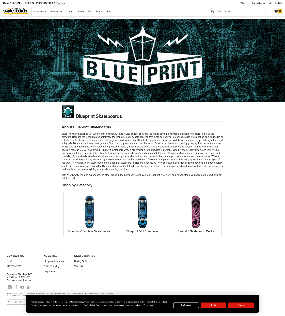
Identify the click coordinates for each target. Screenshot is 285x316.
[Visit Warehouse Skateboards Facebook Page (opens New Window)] (16, 287)
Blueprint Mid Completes (142, 231)
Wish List (244, 2)
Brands (99, 11)
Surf (90, 11)
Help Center (50, 271)
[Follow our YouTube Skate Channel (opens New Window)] (22, 287)
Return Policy (18, 293)
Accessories (56, 11)
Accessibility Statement (103, 293)
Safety (81, 11)
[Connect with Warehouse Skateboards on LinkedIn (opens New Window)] (28, 287)
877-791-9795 (12, 3)
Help (270, 2)
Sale (109, 11)
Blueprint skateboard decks (142, 146)
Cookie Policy (77, 293)
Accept (241, 305)
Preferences (186, 305)
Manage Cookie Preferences (20, 302)
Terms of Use (52, 293)
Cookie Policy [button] (89, 305)
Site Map (41, 293)
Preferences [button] (148, 305)
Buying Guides (258, 2)
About (9, 293)
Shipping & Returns (54, 261)
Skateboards (39, 11)
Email (9, 261)
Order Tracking (51, 266)
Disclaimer (88, 293)
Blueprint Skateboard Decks (195, 231)
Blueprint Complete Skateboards (89, 231)
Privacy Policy (65, 293)
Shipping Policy (31, 293)
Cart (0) (278, 2)
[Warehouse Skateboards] (17, 11)
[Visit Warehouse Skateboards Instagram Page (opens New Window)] (9, 287)
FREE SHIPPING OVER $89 (45, 3)
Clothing (70, 11)
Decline (213, 305)
